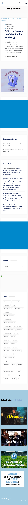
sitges (12, 375)
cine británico (19, 308)
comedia (19, 329)
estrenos (6, 350)
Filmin (5, 354)
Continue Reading (10, 56)
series (6, 375)
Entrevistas (7, 347)
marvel (13, 364)
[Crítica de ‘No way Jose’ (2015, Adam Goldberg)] (14, 20)
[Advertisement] (14, 114)
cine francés (17, 326)
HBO (11, 354)
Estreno (15, 347)
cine (13, 305)
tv (18, 378)
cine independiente (9, 329)
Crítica (16, 333)
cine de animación (9, 315)
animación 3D (16, 301)
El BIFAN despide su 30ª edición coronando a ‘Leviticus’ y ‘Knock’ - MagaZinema (12, 195)
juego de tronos (8, 361)
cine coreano (7, 312)
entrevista (13, 343)
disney (13, 336)
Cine (7, 28)
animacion (7, 301)
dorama (15, 340)
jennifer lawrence (9, 357)
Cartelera (6, 305)
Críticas (11, 28)
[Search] (23, 265)
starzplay (19, 375)
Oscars (13, 368)
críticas (6, 336)
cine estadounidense (9, 322)
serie (18, 371)
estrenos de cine (16, 350)
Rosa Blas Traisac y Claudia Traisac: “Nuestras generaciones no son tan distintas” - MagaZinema (13, 180)
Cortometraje (7, 333)
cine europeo (7, 326)
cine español (7, 319)
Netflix (20, 364)
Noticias (6, 368)
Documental (7, 340)
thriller (6, 378)
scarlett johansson (9, 371)
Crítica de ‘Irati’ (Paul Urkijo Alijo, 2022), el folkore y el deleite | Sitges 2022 (13, 199)
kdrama (18, 361)
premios (20, 368)
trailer (13, 378)
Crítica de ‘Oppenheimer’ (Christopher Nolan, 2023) (13, 208)
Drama (6, 343)
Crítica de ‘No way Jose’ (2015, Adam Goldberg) (14, 34)
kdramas (6, 364)
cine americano (8, 308)
